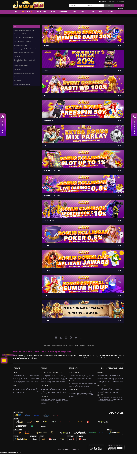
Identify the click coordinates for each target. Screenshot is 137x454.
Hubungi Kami (90, 345)
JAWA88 (15, 355)
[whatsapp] (81, 337)
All (15, 26)
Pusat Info (82, 345)
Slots (53, 11)
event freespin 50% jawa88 (22, 41)
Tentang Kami (46, 345)
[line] (66, 337)
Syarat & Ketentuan (57, 345)
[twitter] (76, 337)
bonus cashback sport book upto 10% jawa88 (25, 61)
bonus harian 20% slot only (22, 34)
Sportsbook (41, 11)
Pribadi (65, 345)
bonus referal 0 (18, 77)
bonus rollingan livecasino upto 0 (24, 52)
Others (100, 11)
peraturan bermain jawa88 (22, 84)
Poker (74, 11)
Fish (92, 11)
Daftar (119, 5)
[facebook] (56, 337)
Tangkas (83, 11)
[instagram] (61, 337)
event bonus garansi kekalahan (23, 37)
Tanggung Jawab (73, 345)
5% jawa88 (17, 69)
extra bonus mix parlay (20, 45)
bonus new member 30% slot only (24, 30)
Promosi (111, 11)
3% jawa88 (17, 80)
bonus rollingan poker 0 (21, 65)
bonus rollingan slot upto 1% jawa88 (25, 49)
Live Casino (63, 11)
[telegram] (71, 337)
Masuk (109, 5)
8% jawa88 (17, 56)
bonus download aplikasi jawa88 (24, 73)
